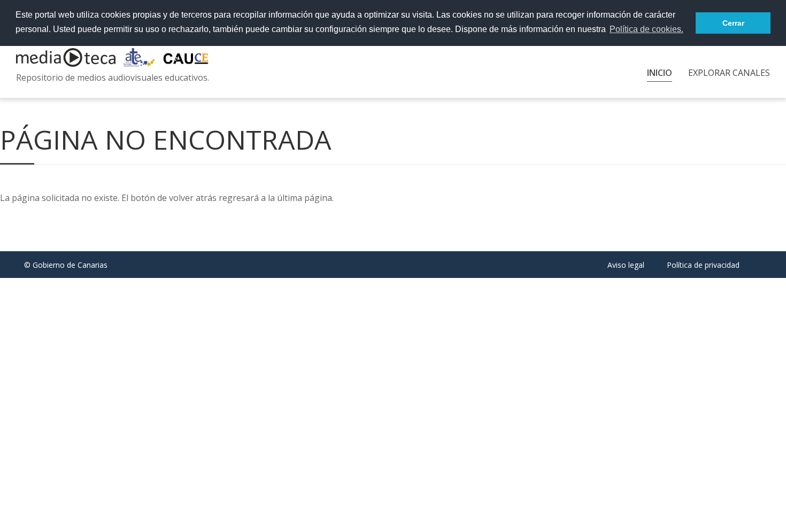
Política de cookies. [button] (646, 29)
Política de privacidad (703, 265)
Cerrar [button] (733, 23)
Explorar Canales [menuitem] (729, 73)
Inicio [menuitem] (659, 73)
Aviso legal (625, 265)
